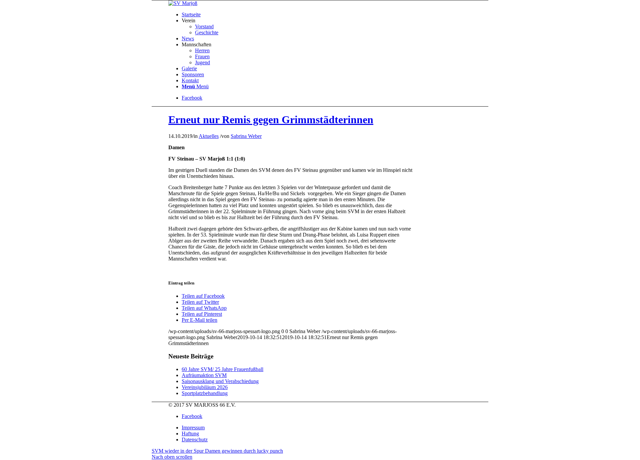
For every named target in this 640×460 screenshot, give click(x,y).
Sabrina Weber (246, 136)
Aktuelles (209, 136)
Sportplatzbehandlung (205, 393)
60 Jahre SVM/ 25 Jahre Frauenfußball (222, 369)
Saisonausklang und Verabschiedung (220, 381)
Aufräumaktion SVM (204, 375)
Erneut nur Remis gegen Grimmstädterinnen (270, 120)
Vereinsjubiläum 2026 (205, 387)
